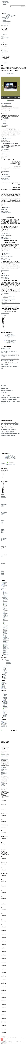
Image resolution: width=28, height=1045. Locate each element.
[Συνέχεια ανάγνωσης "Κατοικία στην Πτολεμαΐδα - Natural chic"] (5, 607)
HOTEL (4, 121)
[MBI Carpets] (3, 688)
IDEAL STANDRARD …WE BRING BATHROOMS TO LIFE (8, 300)
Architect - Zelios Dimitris (8, 435)
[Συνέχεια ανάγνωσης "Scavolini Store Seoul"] (5, 705)
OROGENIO (13, 457)
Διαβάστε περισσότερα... (5, 118)
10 (3, 492)
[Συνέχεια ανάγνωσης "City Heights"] (5, 701)
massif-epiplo (13, 458)
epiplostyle (13, 464)
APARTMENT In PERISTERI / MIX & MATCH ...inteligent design (10, 398)
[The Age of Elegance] (5, 179)
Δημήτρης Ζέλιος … (4, 555)
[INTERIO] (4, 584)
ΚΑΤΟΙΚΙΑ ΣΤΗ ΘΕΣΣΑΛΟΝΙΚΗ (9, 296)
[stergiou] (3, 685)
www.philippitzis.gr (5, 48)
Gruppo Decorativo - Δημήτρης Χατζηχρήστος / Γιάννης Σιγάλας (10, 423)
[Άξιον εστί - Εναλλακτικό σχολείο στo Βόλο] (5, 37)
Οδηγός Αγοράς (6, 2)
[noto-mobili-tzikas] (10, 100)
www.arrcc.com (5, 34)
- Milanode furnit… (4, 505)
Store (4, 3)
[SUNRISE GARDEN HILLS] (6, 106)
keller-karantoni (14, 340)
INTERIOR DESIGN (5, 673)
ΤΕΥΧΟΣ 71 (5, 297)
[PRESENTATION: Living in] (6, 238)
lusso (12, 341)
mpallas (12, 462)
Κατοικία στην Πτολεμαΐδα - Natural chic (5, 610)
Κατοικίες (6, 125)
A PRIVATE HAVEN (5, 275)
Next (3, 494)
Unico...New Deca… (4, 547)
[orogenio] (4, 725)
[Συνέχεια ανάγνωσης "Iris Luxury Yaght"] (5, 709)
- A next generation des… (3, 522)
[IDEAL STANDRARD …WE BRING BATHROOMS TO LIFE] (10, 304)
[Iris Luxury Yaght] (4, 157)
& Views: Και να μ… (3, 564)
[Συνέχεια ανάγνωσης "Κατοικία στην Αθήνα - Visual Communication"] (6, 640)
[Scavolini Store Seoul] (5, 141)
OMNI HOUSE (4, 209)
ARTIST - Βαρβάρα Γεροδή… (2, 573)
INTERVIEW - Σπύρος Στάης (9, 429)
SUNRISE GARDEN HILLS (6, 103)
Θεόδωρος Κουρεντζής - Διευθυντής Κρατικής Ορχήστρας (10, 432)
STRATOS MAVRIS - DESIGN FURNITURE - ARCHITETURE (6, 652)
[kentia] (4, 586)
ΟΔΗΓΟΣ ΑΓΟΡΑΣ (5, 678)
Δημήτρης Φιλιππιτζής (5, 626)
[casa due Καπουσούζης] (3, 682)
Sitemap (4, 4)
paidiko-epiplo (12, 335)
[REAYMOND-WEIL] (4, 684)
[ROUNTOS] (10, 455)
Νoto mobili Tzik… (4, 539)
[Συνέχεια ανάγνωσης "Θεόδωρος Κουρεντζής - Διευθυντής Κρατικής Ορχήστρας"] (5, 597)
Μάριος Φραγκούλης (6, 427)
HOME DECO (4, 669)
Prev (1, 494)
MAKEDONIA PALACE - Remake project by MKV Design (10, 359)
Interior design (7, 156)
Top (1, 1040)
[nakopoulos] (4, 726)
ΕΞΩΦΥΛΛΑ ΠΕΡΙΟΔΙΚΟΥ (8, 663)
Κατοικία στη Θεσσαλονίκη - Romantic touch (5, 620)
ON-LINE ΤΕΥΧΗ (7, 665)
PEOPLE (5, 670)
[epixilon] (3, 463)
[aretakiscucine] (3, 687)
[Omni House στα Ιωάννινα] (6, 212)
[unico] (4, 583)
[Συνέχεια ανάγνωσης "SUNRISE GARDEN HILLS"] (5, 696)
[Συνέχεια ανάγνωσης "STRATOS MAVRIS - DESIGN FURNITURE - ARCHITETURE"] (6, 648)
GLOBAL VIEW (5, 667)
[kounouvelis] (4, 722)
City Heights (3, 123)
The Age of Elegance (5, 176)
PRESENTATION (6, 152)
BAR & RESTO (4, 675)
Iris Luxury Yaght (4, 154)
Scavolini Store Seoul (5, 138)
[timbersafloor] (10, 334)
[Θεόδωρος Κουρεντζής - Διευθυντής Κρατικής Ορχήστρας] (5, 51)
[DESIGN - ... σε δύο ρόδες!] (6, 259)
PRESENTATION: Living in (7, 235)
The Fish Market (5, 348)
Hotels (6, 105)
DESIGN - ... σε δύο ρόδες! (7, 256)
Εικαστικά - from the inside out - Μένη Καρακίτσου (4, 788)
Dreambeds (12, 456)
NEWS (4, 254)
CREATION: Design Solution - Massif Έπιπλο (4, 773)
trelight (12, 336)
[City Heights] (3, 126)
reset (5, 1040)
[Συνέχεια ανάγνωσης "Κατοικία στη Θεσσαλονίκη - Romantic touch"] (5, 617)
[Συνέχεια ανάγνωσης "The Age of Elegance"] (5, 714)
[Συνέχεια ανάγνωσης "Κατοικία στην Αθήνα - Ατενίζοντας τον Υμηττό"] (5, 631)
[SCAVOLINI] (4, 723)
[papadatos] (4, 582)
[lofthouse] (10, 73)
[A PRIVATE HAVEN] (5, 278)
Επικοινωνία (5, 1)
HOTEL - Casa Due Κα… (3, 497)
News (6, 140)
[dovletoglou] (3, 686)
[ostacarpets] (4, 721)
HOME (4, 659)
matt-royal (12, 342)
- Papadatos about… (4, 513)
